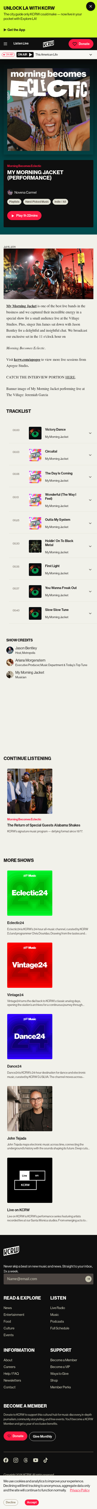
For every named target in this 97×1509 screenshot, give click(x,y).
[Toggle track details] (90, 433)
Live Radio (57, 1308)
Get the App (16, 30)
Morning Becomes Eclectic (24, 819)
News (8, 1308)
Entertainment (14, 1315)
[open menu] (7, 44)
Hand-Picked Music (37, 201)
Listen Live (21, 43)
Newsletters (12, 1380)
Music (54, 1315)
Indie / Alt (60, 201)
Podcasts (57, 1321)
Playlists (14, 201)
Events (9, 1335)
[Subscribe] (88, 1279)
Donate (84, 44)
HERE (70, 377)
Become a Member (63, 1360)
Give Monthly (42, 1436)
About (8, 1360)
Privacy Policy (80, 1490)
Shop (54, 1380)
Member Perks (60, 1387)
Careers (9, 1367)
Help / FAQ (11, 1373)
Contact (10, 1387)
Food (7, 1321)
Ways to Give (59, 1373)
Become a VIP (60, 1367)
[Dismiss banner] (90, 6)
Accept (32, 1502)
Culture (9, 1328)
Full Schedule (59, 1328)
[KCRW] (11, 1255)
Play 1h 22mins (27, 216)
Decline (11, 1502)
